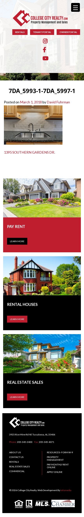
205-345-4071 (46, 441)
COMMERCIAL (17, 471)
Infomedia (66, 490)
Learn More (17, 241)
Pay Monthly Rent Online (58, 466)
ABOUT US (15, 452)
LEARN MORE (17, 319)
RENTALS (20, 32)
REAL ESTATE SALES (19, 466)
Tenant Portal (42, 32)
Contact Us (16, 457)
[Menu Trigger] (75, 7)
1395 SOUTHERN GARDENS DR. (29, 152)
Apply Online (55, 471)
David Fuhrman (58, 102)
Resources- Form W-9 (60, 452)
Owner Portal (68, 32)
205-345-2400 (24, 441)
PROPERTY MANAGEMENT (55, 458)
